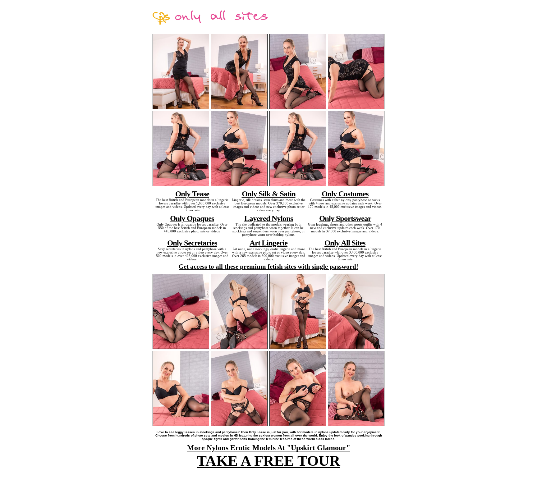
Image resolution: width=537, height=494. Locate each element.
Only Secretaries (192, 242)
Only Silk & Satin (269, 193)
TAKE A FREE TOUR (268, 460)
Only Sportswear (345, 218)
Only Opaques (192, 218)
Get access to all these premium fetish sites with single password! (268, 266)
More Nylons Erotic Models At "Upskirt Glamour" (268, 448)
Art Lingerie (268, 242)
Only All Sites (344, 242)
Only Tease (192, 193)
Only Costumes (345, 193)
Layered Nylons (268, 218)
